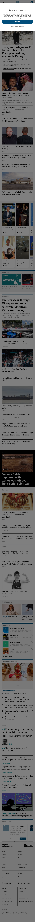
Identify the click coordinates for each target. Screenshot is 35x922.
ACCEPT (17, 21)
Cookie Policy (26, 18)
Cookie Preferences (17, 26)
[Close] (33, 5)
